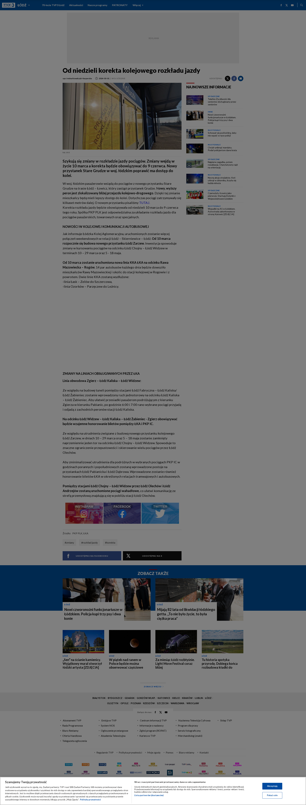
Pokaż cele (272, 795)
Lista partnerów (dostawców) (149, 795)
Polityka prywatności (90, 799)
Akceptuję (272, 786)
